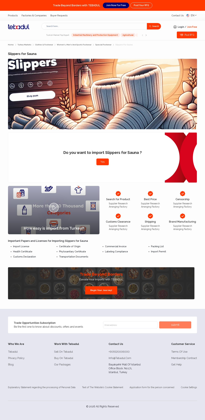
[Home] (18, 26)
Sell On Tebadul (63, 351)
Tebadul (13, 351)
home (11, 45)
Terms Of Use (179, 351)
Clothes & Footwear (44, 45)
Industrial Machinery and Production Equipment (95, 35)
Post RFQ (189, 35)
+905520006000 (119, 351)
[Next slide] (146, 35)
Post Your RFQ (141, 5)
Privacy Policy (16, 358)
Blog (11, 364)
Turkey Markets (24, 45)
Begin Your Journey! (101, 290)
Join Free (192, 27)
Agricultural (128, 35)
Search (155, 26)
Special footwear (103, 45)
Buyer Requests (59, 15)
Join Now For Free (116, 5)
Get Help (176, 364)
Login (181, 27)
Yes (102, 161)
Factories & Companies (34, 15)
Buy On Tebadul (63, 358)
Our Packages (62, 364)
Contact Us (178, 15)
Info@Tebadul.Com (120, 358)
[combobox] (96, 26)
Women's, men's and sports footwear (74, 45)
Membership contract (184, 358)
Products (13, 15)
